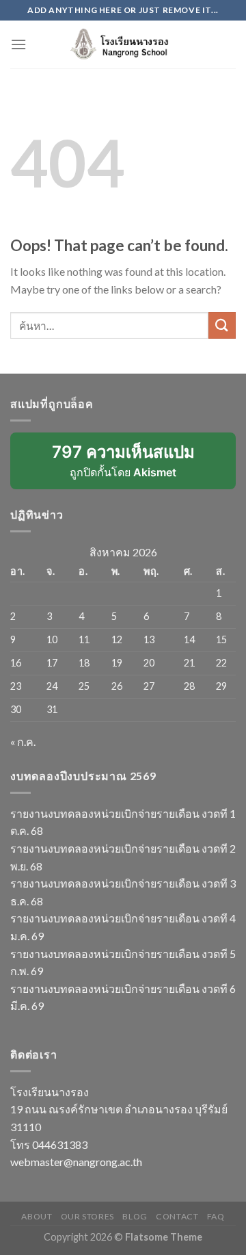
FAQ (216, 1216)
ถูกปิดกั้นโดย (132, 465)
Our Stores (87, 1216)
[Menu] (18, 44)
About (36, 1216)
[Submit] (222, 325)
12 (116, 639)
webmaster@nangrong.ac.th (76, 1161)
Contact (177, 1216)
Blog (134, 1216)
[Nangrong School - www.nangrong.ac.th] (123, 44)
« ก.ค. (23, 741)
